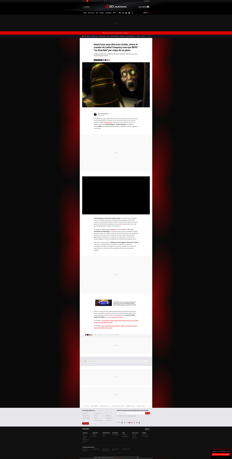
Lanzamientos (108, 12)
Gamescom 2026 (102, 36)
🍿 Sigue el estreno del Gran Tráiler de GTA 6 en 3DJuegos (115, 33)
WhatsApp (122, 422)
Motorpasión (124, 434)
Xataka (84, 434)
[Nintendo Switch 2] (129, 12)
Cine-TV (114, 12)
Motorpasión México (125, 449)
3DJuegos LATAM (95, 449)
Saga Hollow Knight (86, 418)
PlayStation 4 (108, 415)
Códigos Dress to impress (130, 406)
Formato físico (108, 420)
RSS (134, 422)
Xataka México (85, 449)
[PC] (120, 12)
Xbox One (96, 415)
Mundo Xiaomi (85, 441)
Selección (102, 12)
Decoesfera (134, 436)
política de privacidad (132, 415)
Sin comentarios (99, 60)
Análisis (85, 12)
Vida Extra (94, 436)
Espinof (103, 436)
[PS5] (123, 12)
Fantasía (138, 36)
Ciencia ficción (122, 36)
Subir (146, 429)
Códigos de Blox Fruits (141, 406)
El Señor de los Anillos (114, 36)
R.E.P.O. (106, 334)
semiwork (117, 334)
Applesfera (84, 438)
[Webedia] (86, 429)
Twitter (105, 60)
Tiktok (139, 422)
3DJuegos (116, 6)
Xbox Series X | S (97, 413)
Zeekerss (113, 229)
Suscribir (147, 413)
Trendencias (134, 434)
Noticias (99, 334)
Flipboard (107, 60)
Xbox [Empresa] (109, 418)
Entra (140, 6)
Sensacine (104, 434)
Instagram (132, 422)
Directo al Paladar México (115, 449)
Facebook (103, 60)
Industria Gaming (86, 415)
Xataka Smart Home (86, 439)
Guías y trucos (91, 12)
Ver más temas (85, 423)
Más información (117, 457)
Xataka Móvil (85, 436)
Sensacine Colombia (105, 450)
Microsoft (96, 418)
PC (103, 334)
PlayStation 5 (85, 413)
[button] (103, 113)
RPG (107, 36)
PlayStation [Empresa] (98, 420)
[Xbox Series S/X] (126, 12)
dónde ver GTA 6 (94, 36)
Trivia (97, 12)
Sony (83, 420)
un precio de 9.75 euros (116, 317)
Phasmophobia (108, 122)
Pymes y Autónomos (145, 436)
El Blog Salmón (144, 434)
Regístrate (144, 6)
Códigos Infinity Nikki (94, 406)
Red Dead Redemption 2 (131, 36)
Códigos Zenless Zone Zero (105, 406)
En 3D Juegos (115, 300)
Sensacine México (105, 449)
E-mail (109, 60)
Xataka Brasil (85, 450)
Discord (137, 422)
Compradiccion (134, 438)
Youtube (129, 422)
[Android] (132, 12)
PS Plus (142, 36)
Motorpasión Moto (125, 436)
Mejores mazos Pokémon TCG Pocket (118, 406)
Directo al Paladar (115, 434)
